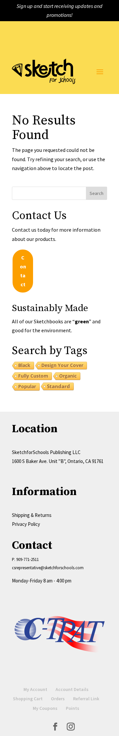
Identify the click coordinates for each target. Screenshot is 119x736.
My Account (35, 689)
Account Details (72, 689)
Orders (58, 699)
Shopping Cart (28, 699)
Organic (68, 376)
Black (24, 365)
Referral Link (86, 699)
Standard (58, 386)
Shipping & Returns (32, 515)
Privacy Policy (26, 524)
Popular (27, 386)
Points (72, 708)
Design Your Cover (62, 365)
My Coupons (45, 708)
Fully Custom (33, 376)
